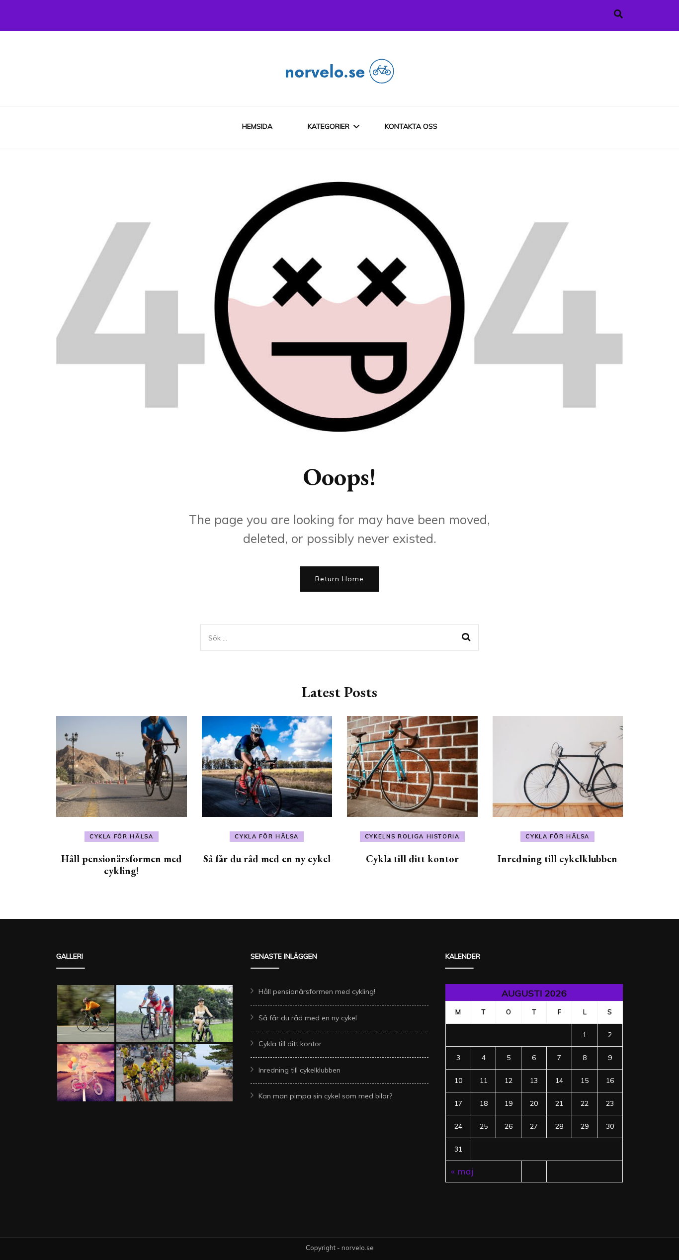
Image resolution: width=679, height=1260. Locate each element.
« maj (462, 1171)
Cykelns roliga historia (412, 836)
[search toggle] (618, 14)
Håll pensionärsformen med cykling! (121, 864)
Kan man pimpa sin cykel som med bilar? (325, 1095)
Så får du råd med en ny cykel (267, 858)
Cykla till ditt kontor (412, 858)
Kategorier (328, 126)
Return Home (339, 578)
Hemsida (257, 126)
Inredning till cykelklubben (557, 858)
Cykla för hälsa (121, 836)
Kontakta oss (411, 126)
